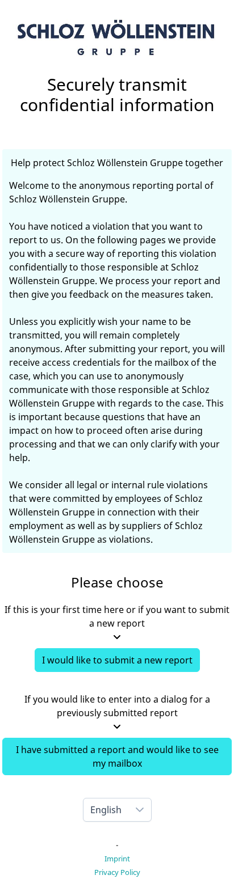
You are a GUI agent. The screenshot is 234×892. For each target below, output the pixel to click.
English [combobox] (106, 810)
